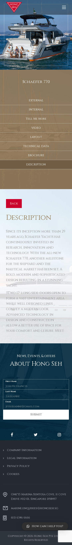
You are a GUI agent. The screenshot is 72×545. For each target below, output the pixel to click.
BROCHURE (36, 155)
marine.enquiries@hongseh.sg (34, 508)
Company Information (24, 450)
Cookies (13, 474)
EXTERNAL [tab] (36, 100)
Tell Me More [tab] (36, 119)
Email (8, 401)
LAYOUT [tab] (36, 137)
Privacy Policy (18, 466)
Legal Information (21, 458)
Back (14, 203)
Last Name (11, 391)
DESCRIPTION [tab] (36, 164)
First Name (11, 381)
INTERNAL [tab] (36, 109)
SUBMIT (36, 414)
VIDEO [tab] (36, 128)
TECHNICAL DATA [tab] (36, 146)
